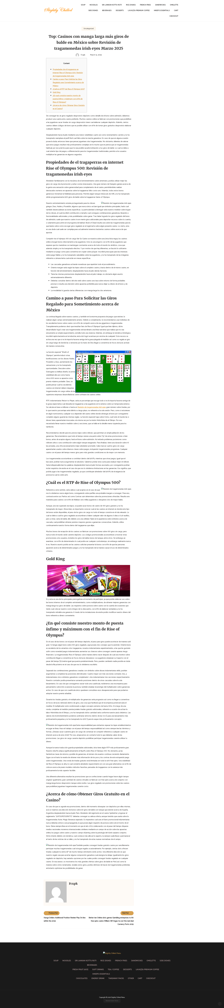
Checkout (174, 16)
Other (131, 978)
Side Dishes (93, 10)
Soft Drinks (98, 969)
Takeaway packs (116, 978)
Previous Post (53, 913)
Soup (83, 5)
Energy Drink (97, 978)
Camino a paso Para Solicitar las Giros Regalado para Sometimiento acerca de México (68, 82)
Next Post (125, 913)
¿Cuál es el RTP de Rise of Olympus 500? (69, 89)
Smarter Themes (114, 1001)
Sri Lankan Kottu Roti (112, 5)
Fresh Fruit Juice (80, 969)
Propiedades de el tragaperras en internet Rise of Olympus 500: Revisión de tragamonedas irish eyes (68, 73)
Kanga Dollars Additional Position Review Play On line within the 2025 (64, 919)
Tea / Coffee (113, 969)
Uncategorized (89, 28)
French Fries (145, 5)
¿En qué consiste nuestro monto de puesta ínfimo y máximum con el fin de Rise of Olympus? (67, 99)
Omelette (174, 5)
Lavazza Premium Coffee (139, 10)
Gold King (56, 92)
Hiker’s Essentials (162, 10)
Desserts (120, 10)
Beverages (107, 10)
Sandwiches (160, 5)
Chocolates (82, 978)
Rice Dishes (131, 5)
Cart (176, 10)
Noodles (94, 5)
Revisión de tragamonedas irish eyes (92, 407)
